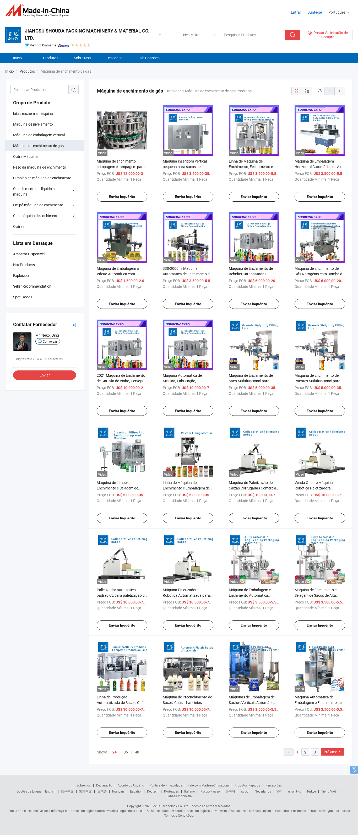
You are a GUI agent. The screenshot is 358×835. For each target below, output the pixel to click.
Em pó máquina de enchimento (38, 204)
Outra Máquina (25, 156)
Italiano (189, 791)
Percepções (273, 785)
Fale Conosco (149, 57)
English (50, 791)
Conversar (50, 341)
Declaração (104, 785)
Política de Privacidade (166, 785)
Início (17, 57)
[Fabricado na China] (39, 10)
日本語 (102, 791)
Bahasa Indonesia (179, 796)
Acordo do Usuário (131, 785)
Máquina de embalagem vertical (39, 134)
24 (114, 752)
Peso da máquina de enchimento (39, 167)
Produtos (50, 57)
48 (137, 752)
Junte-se (315, 12)
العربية (245, 791)
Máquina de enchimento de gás (38, 145)
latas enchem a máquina (33, 113)
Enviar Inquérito (122, 197)
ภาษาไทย (294, 791)
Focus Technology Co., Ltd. (170, 806)
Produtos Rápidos (247, 785)
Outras (18, 226)
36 (126, 752)
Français (118, 791)
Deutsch (153, 791)
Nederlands (263, 791)
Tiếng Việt (328, 791)
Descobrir (114, 57)
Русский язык (210, 791)
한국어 (230, 791)
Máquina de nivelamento (33, 124)
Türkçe (311, 791)
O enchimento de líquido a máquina (34, 191)
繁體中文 (85, 791)
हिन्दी (279, 791)
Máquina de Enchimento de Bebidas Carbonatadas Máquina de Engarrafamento (252, 274)
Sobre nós (84, 785)
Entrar (296, 12)
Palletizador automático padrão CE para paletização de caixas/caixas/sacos (122, 595)
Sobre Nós (82, 57)
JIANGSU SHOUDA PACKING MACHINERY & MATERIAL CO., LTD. (87, 34)
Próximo (330, 751)
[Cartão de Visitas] (74, 324)
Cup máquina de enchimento (36, 215)
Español (136, 791)
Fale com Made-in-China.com (208, 785)
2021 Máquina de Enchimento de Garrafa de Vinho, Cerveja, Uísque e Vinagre (121, 381)
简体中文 (67, 791)
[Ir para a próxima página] (340, 91)
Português (171, 791)
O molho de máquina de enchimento (42, 177)
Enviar (45, 375)
